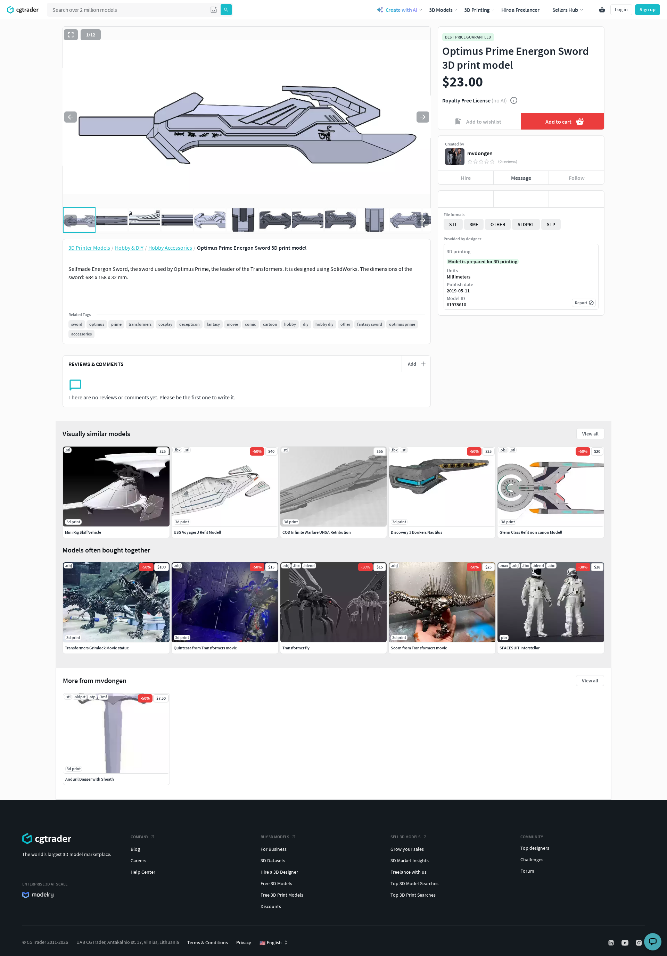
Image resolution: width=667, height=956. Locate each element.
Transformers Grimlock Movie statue (97, 647)
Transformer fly (296, 647)
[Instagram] (639, 943)
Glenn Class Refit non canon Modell (531, 532)
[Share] (576, 199)
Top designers (534, 848)
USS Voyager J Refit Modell (197, 532)
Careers (138, 860)
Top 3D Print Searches (413, 895)
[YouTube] (625, 943)
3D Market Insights (409, 860)
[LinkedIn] (612, 943)
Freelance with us (408, 872)
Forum (527, 871)
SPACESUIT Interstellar (520, 647)
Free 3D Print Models (282, 895)
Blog (135, 849)
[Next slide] (423, 117)
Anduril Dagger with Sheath (89, 779)
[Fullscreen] (71, 34)
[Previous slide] (70, 117)
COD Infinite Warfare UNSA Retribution (316, 532)
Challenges (531, 859)
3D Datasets (273, 860)
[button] (213, 9)
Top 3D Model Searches (414, 883)
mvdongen (480, 153)
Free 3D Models (276, 883)
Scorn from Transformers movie (419, 647)
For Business (274, 849)
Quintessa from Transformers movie (205, 647)
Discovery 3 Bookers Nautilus (416, 532)
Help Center (143, 872)
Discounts (271, 906)
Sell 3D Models (405, 836)
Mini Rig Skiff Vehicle (83, 532)
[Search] (226, 9)
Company (139, 836)
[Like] (465, 199)
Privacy (243, 942)
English (271, 942)
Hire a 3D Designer (279, 872)
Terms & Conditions (207, 942)
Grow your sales (407, 849)
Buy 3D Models (275, 836)
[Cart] (602, 9)
